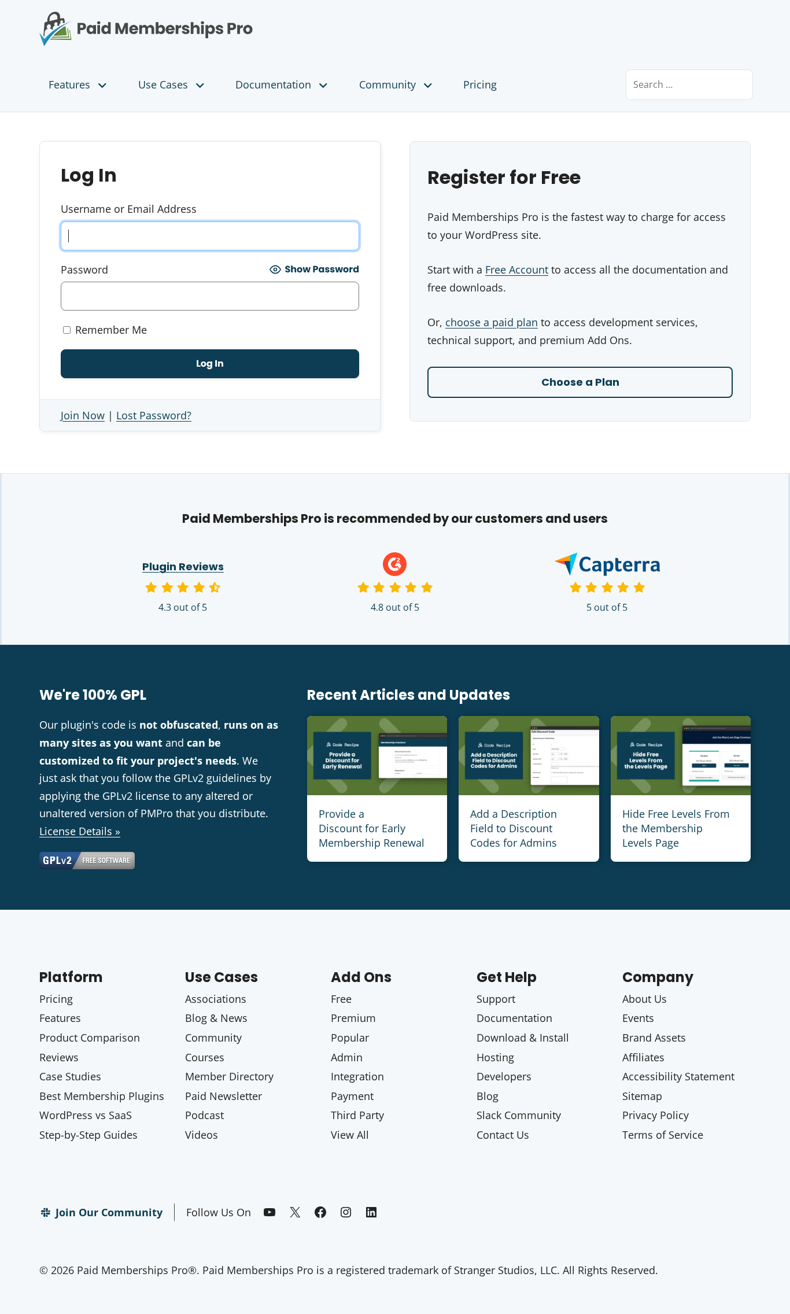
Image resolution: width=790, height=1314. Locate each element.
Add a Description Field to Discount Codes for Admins (513, 828)
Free (341, 999)
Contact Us (503, 1135)
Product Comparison (89, 1037)
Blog (488, 1096)
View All (350, 1135)
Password (84, 269)
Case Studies (70, 1076)
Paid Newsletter (223, 1096)
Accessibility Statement (678, 1076)
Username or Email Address (129, 209)
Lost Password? (153, 415)
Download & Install (523, 1037)
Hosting (495, 1057)
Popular (350, 1037)
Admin (347, 1057)
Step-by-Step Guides (88, 1135)
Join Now (83, 415)
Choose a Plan (580, 382)
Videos (201, 1135)
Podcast (204, 1115)
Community (387, 84)
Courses (204, 1057)
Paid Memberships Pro (210, 20)
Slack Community (519, 1115)
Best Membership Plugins (101, 1096)
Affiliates (643, 1057)
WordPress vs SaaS (85, 1115)
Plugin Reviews (183, 566)
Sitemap (642, 1096)
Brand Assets (654, 1037)
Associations (215, 999)
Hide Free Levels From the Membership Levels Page (676, 828)
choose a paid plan (491, 322)
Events (638, 1018)
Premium (353, 1018)
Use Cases (163, 84)
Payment (352, 1096)
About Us (644, 999)
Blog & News (216, 1018)
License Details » (79, 831)
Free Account (516, 269)
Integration (357, 1076)
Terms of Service (662, 1135)
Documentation (273, 84)
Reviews (59, 1057)
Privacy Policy (655, 1115)
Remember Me (109, 330)
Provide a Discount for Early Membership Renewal (371, 828)
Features (69, 84)
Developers (504, 1076)
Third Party (357, 1115)
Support (496, 999)
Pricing (480, 84)
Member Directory (229, 1076)
